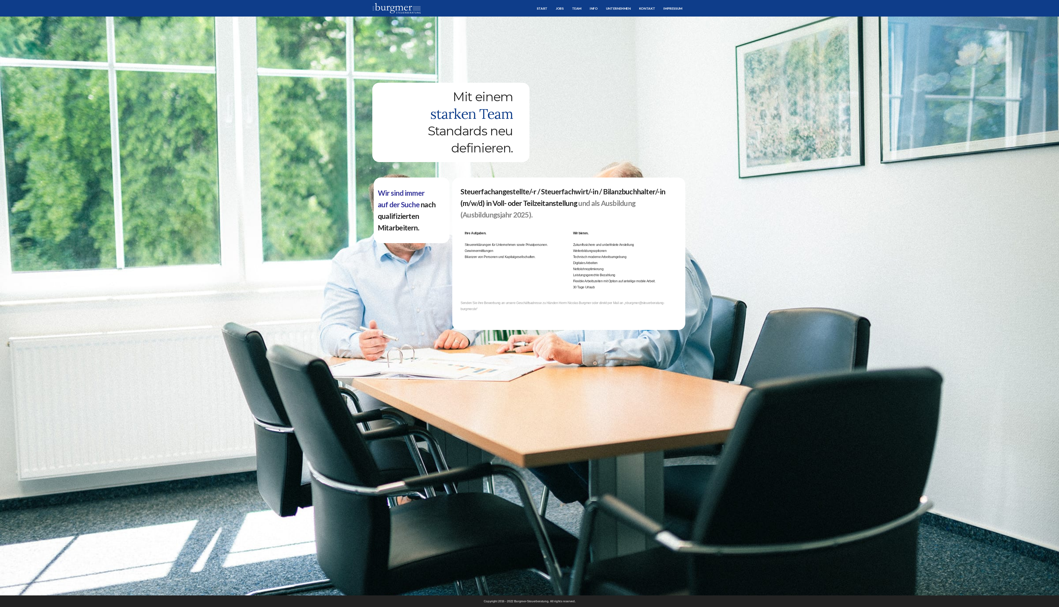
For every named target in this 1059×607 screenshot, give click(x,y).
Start (542, 8)
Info (594, 8)
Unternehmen (618, 8)
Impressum (672, 8)
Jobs (560, 8)
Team (577, 8)
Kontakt (647, 8)
